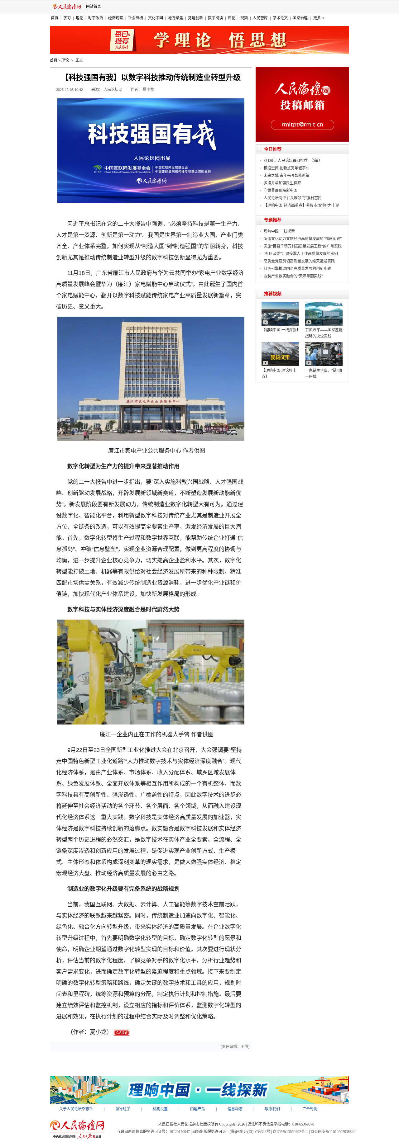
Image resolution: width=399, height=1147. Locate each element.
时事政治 (95, 18)
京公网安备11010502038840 (332, 1132)
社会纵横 (135, 18)
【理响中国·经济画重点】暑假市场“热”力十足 (301, 205)
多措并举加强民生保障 (282, 183)
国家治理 (300, 18)
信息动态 (235, 1109)
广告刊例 (309, 1109)
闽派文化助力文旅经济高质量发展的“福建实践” (303, 239)
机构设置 (160, 1109)
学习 (67, 18)
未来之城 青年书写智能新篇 (287, 175)
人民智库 (260, 18)
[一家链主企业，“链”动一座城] (324, 344)
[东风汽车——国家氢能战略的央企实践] (324, 304)
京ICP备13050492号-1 (290, 1132)
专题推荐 (272, 220)
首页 (54, 18)
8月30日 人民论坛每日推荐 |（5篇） (293, 160)
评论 (231, 18)
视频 (244, 18)
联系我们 (272, 1109)
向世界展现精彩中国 (280, 190)
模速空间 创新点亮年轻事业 (287, 168)
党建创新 (195, 18)
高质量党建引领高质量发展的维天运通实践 (299, 261)
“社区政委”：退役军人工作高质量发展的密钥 (301, 254)
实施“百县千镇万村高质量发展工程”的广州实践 (303, 246)
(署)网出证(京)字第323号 (250, 1132)
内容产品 (197, 1109)
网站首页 (93, 6)
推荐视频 (272, 293)
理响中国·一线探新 (279, 231)
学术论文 (280, 18)
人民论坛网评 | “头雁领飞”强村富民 (293, 198)
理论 (79, 18)
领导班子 (122, 1109)
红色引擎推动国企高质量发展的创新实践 (297, 269)
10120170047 (179, 1132)
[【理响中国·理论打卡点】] (280, 344)
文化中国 (155, 18)
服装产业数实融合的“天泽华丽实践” (293, 276)
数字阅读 (215, 18)
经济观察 (115, 18)
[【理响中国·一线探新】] (280, 304)
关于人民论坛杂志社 (76, 1109)
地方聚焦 (175, 18)
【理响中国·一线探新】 (281, 330)
